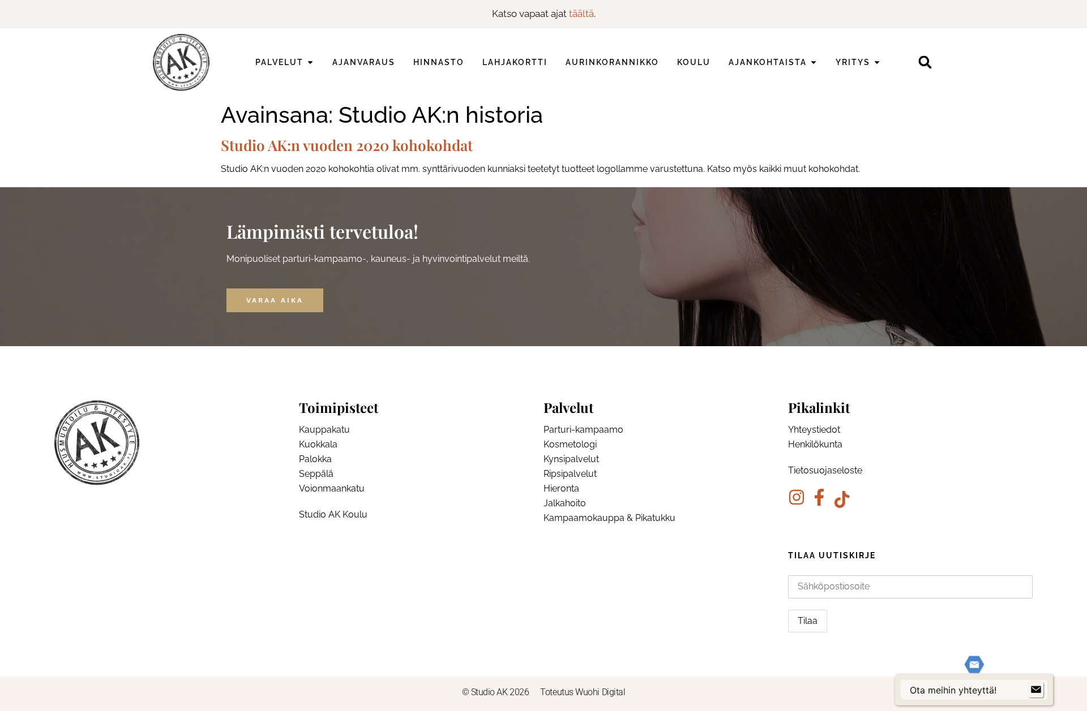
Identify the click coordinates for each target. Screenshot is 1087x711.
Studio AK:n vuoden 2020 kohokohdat (347, 145)
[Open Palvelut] (310, 62)
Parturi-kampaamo (583, 429)
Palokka (315, 459)
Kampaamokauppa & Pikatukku (609, 517)
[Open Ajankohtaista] (814, 62)
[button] (924, 62)
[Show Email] (1036, 690)
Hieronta (561, 488)
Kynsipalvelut (571, 459)
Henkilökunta (815, 444)
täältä (581, 13)
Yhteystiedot (814, 429)
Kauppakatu (324, 429)
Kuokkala (318, 444)
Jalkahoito (565, 503)
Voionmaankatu (332, 488)
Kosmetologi (570, 444)
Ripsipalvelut (570, 473)
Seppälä (316, 473)
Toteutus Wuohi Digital (582, 692)
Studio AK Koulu (333, 514)
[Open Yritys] (877, 62)
